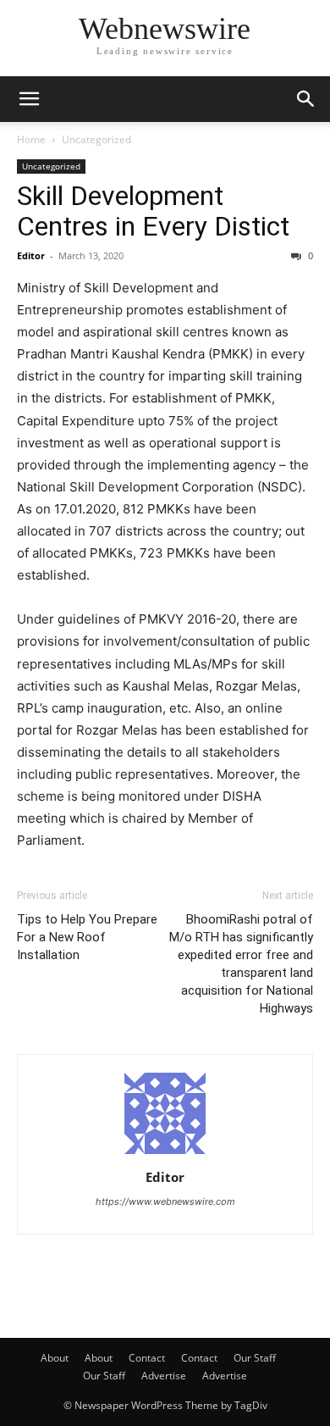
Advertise (163, 1375)
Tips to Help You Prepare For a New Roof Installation (87, 937)
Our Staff (255, 1358)
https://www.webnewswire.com (165, 1201)
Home (31, 139)
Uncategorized (96, 139)
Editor (31, 255)
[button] (29, 99)
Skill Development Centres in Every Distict (153, 211)
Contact (147, 1358)
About (55, 1358)
